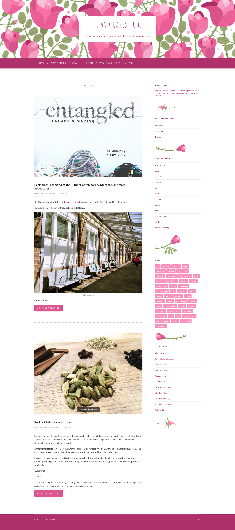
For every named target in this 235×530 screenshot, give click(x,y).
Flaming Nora (160, 376)
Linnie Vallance (52, 193)
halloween (184, 286)
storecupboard (173, 311)
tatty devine (161, 316)
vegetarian (186, 321)
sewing (191, 306)
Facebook (159, 126)
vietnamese (161, 326)
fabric (159, 281)
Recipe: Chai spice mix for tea (53, 422)
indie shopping (162, 291)
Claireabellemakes (163, 364)
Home (41, 63)
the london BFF (189, 316)
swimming (187, 311)
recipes (193, 301)
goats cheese (161, 286)
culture (158, 199)
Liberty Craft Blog (162, 399)
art (158, 266)
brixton (158, 182)
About (133, 63)
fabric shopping (170, 281)
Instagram (159, 131)
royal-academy (170, 306)
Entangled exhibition (73, 202)
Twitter (158, 137)
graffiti (173, 286)
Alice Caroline (161, 353)
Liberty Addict (161, 393)
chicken (171, 271)
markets (178, 296)
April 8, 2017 (39, 193)
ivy (173, 291)
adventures (58, 63)
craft (76, 63)
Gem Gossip (160, 382)
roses (159, 306)
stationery (160, 311)
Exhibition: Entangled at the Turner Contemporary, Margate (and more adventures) (79, 186)
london (168, 296)
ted (178, 316)
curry (196, 276)
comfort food (182, 271)
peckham (160, 301)
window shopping (110, 63)
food (89, 63)
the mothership (162, 321)
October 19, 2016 (40, 427)
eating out (159, 205)
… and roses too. (52, 519)
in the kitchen (160, 216)
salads (182, 306)
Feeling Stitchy (161, 370)
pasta (188, 296)
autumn (166, 266)
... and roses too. (117, 24)
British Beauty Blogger (164, 359)
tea (171, 316)
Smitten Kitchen (161, 410)
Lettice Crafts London (164, 387)
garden (158, 222)
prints (170, 301)
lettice (192, 291)
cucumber (171, 276)
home (157, 211)
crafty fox (160, 276)
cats (156, 188)
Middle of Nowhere (163, 404)
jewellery (181, 291)
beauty (158, 176)
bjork (185, 266)
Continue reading (48, 308)
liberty (159, 296)
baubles (158, 171)
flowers (183, 281)
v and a (174, 321)
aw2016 (176, 266)
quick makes (181, 301)
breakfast (160, 271)
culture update (184, 276)
